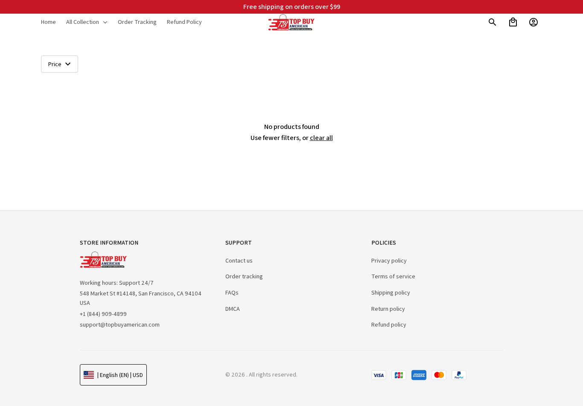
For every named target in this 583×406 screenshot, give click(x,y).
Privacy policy (389, 260)
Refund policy (388, 324)
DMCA (232, 309)
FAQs (232, 292)
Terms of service (393, 276)
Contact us (239, 260)
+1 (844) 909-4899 (103, 314)
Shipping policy (390, 292)
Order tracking (244, 276)
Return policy (388, 309)
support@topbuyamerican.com (120, 324)
